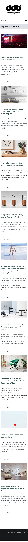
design (2, 52)
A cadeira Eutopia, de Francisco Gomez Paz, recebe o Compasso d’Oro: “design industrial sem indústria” (13, 269)
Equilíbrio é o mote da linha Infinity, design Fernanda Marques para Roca (12, 111)
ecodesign (3, 54)
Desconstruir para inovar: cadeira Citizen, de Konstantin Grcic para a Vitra (13, 380)
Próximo (8, 522)
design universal (18, 53)
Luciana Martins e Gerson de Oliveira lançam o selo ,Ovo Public (12, 327)
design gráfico (18, 52)
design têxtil (10, 53)
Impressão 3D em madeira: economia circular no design (12, 164)
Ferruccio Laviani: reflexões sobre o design (12, 436)
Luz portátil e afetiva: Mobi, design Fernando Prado (12, 216)
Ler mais (6, 82)
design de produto (10, 52)
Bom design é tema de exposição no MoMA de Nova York (12, 488)
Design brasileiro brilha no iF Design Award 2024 (12, 58)
